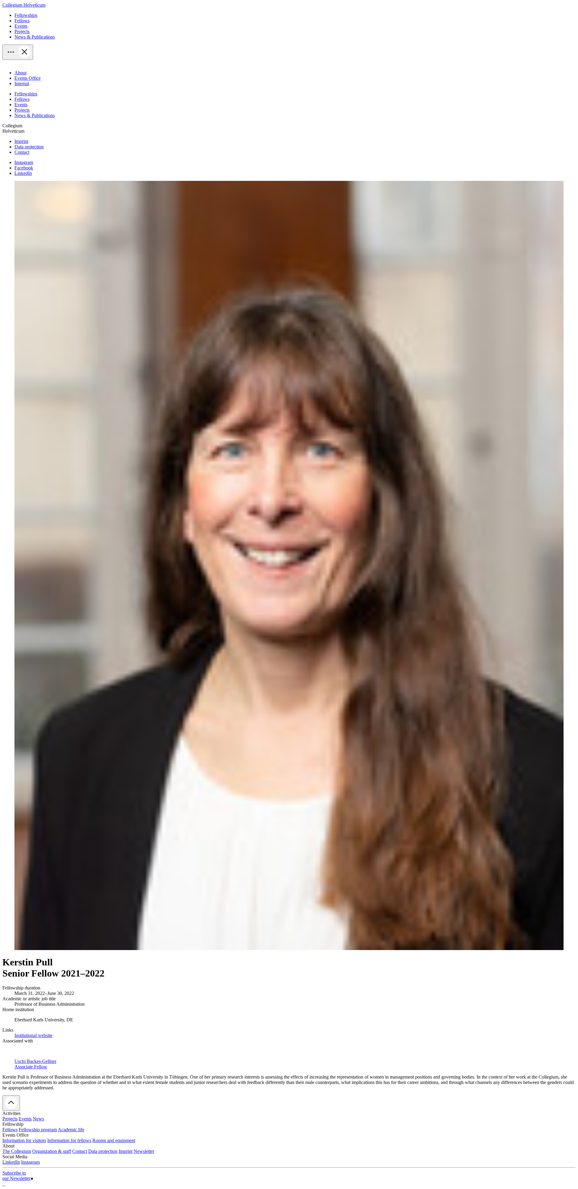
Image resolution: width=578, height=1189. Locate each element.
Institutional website (33, 1035)
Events (25, 1118)
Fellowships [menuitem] (25, 15)
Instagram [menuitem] (23, 162)
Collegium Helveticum (23, 5)
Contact (79, 1151)
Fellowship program (38, 1129)
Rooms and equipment (113, 1140)
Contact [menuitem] (21, 152)
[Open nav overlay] (17, 52)
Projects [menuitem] (22, 31)
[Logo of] (3, 1183)
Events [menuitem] (20, 26)
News (38, 1118)
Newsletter (144, 1151)
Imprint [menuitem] (21, 141)
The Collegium (16, 1151)
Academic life (71, 1129)
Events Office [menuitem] (27, 78)
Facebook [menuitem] (23, 167)
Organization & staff (51, 1151)
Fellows (9, 1129)
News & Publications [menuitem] (34, 36)
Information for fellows (69, 1140)
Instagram (30, 1162)
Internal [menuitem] (21, 83)
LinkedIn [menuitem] (23, 173)
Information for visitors (24, 1140)
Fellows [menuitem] (22, 20)
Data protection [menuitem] (29, 146)
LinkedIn (11, 1162)
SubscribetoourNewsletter (16, 1175)
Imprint (125, 1151)
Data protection (102, 1151)
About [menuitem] (20, 72)
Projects (9, 1118)
